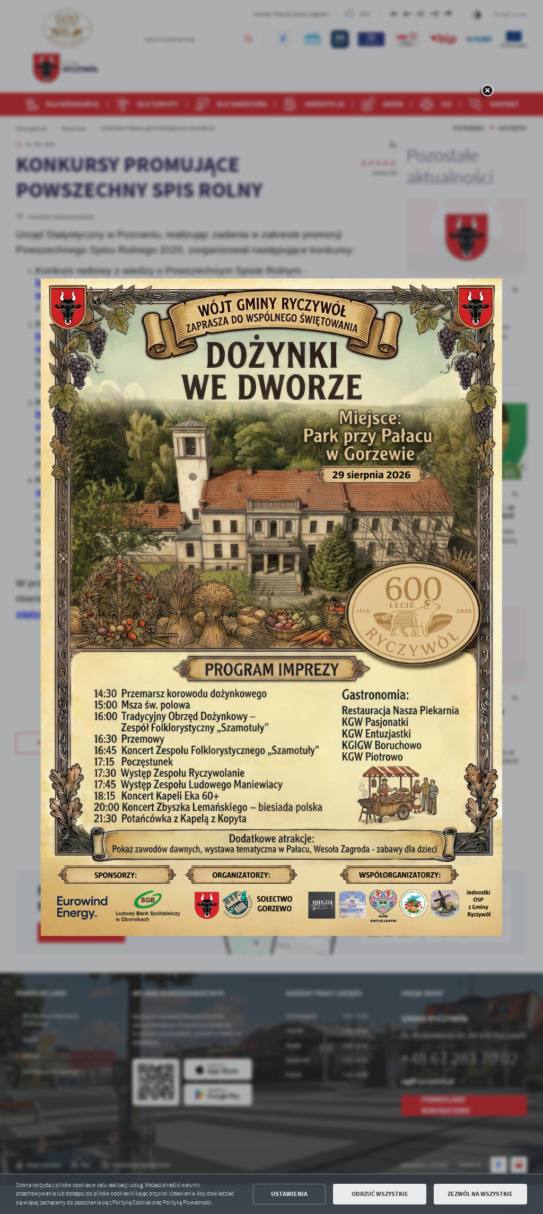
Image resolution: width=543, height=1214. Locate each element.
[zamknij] (487, 91)
